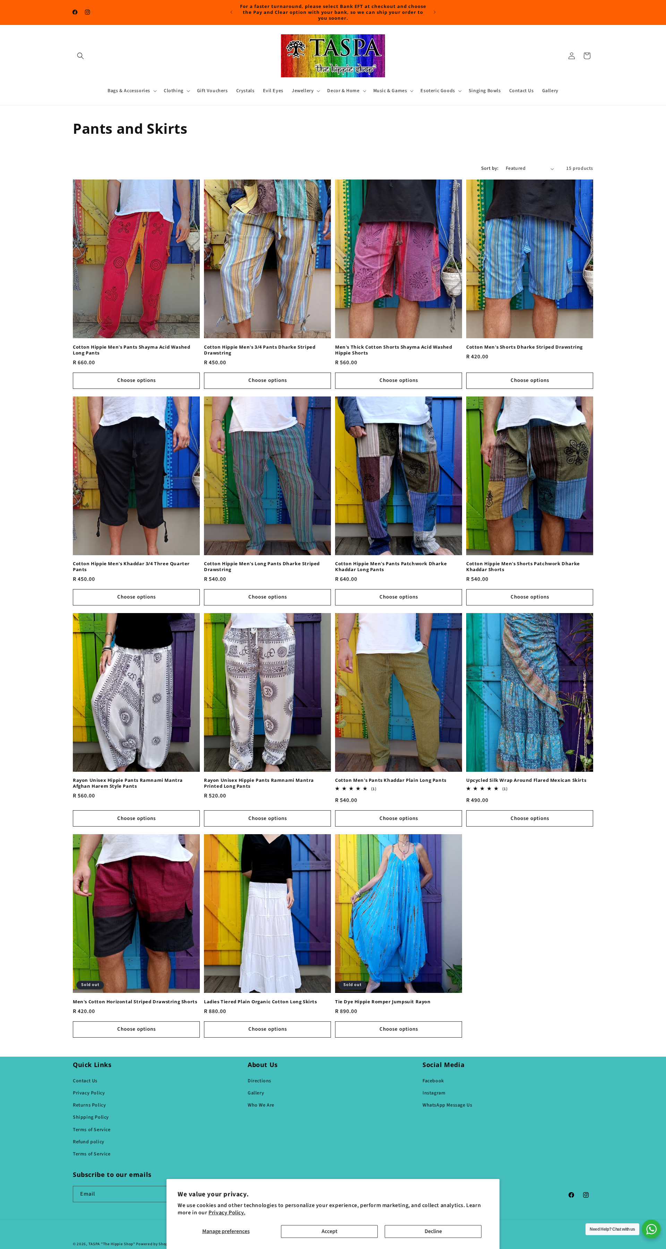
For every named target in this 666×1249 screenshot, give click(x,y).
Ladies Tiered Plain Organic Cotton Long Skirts (260, 1002)
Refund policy (88, 1141)
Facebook (433, 1080)
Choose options (136, 380)
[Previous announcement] (231, 12)
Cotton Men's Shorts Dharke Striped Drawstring (524, 347)
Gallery (256, 1093)
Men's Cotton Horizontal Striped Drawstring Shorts (135, 1002)
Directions (259, 1080)
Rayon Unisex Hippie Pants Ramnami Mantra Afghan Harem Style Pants (128, 783)
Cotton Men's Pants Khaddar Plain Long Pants (390, 780)
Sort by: (490, 168)
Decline (433, 1231)
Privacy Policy (89, 1093)
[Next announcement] (434, 12)
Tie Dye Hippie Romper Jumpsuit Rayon (383, 1002)
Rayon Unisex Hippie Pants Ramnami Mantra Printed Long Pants (259, 783)
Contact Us (85, 1080)
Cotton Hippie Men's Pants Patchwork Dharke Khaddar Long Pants (391, 567)
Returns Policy (89, 1105)
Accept (330, 1231)
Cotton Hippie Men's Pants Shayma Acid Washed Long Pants (131, 350)
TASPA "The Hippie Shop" (111, 1244)
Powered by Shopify (154, 1244)
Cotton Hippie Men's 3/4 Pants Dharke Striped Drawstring (259, 350)
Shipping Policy (91, 1117)
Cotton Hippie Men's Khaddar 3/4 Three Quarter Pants (131, 567)
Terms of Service (92, 1129)
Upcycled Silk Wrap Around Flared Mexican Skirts (526, 780)
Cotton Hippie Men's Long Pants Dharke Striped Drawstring (262, 567)
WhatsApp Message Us (447, 1105)
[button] (80, 55)
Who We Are (261, 1105)
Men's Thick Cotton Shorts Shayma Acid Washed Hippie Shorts (393, 350)
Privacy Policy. (226, 1212)
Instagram (433, 1093)
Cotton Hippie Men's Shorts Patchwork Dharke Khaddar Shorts (523, 567)
